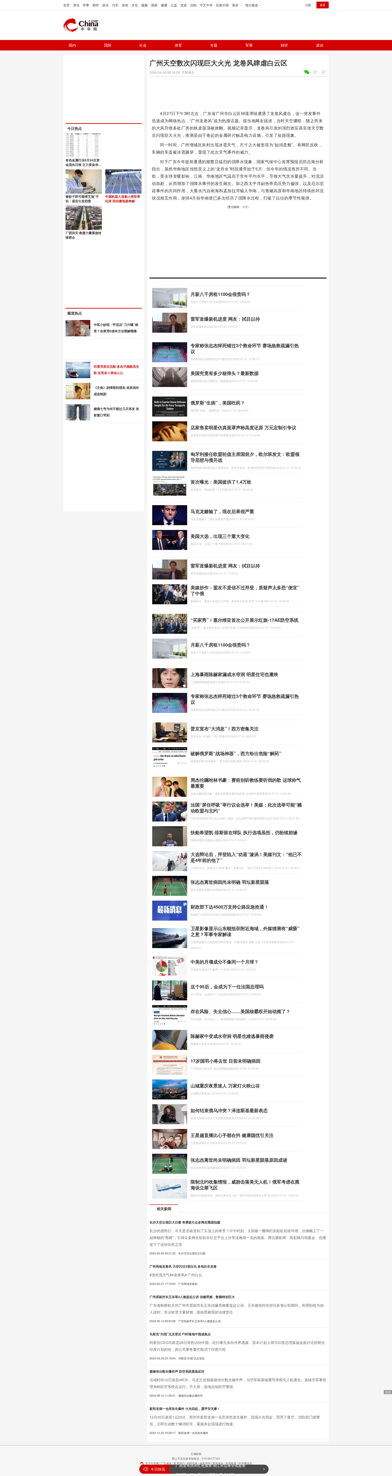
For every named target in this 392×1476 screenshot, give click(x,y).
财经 (96, 5)
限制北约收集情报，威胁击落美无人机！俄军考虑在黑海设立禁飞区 (245, 1184)
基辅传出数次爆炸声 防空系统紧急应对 (176, 1371)
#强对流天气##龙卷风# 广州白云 (175, 1274)
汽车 (115, 5)
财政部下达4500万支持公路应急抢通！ (230, 906)
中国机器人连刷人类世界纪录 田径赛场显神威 (122, 198)
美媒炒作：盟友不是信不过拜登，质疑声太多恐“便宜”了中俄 (245, 590)
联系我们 (179, 1463)
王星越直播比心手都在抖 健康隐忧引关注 (232, 1135)
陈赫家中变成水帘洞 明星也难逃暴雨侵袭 (232, 1036)
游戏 (125, 5)
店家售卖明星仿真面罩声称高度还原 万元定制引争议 (243, 427)
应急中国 (222, 5)
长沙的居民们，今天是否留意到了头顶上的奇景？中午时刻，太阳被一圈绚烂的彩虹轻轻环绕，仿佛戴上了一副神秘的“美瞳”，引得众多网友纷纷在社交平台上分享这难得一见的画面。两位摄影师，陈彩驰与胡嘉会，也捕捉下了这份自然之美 (237, 1237)
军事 (86, 5)
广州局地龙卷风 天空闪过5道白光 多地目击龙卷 (183, 1266)
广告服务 (166, 1463)
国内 (72, 45)
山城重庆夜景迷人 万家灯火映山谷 (225, 1085)
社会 (143, 45)
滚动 (319, 45)
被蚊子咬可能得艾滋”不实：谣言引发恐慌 (82, 198)
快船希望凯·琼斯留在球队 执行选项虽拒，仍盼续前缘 (244, 832)
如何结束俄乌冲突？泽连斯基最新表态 (229, 1110)
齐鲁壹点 (188, 72)
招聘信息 (192, 1463)
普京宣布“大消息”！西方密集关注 (225, 728)
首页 (66, 5)
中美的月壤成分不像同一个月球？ (225, 961)
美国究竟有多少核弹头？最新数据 (225, 373)
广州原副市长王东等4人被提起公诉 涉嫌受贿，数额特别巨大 (192, 1296)
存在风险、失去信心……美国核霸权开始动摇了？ (240, 1011)
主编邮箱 (196, 1454)
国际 (107, 45)
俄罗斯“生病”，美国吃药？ (218, 402)
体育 (178, 45)
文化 (135, 5)
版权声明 (205, 1463)
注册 (308, 5)
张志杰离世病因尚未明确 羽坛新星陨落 (230, 882)
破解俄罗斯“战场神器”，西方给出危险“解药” (236, 753)
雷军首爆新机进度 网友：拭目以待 (225, 318)
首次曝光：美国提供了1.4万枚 (221, 481)
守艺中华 (206, 5)
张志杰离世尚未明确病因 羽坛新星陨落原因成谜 (239, 1159)
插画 (154, 5)
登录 (322, 5)
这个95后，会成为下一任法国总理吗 (227, 986)
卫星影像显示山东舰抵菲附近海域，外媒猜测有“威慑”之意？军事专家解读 (245, 931)
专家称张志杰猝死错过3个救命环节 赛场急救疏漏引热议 (245, 348)
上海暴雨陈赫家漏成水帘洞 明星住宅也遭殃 (234, 674)
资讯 (76, 5)
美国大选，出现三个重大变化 (220, 536)
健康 (164, 5)
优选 (183, 5)
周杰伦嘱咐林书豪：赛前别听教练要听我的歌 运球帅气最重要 (246, 783)
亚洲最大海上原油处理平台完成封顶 (205, 1469)
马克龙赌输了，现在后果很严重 (222, 511)
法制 (193, 5)
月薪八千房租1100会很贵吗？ (220, 294)
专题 (213, 45)
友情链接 (230, 1463)
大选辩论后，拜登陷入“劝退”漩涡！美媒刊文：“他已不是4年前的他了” (246, 857)
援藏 (144, 5)
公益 (174, 5)
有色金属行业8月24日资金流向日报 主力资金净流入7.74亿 (83, 164)
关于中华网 (152, 1463)
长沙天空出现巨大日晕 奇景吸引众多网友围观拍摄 (184, 1222)
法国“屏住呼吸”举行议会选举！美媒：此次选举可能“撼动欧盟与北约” (246, 807)
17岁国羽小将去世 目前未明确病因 (225, 1060)
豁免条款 (218, 1463)
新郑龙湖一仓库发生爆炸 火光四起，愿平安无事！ (184, 1408)
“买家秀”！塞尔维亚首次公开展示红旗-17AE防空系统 (245, 620)
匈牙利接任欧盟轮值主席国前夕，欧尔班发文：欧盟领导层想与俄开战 (245, 457)
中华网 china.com (82, 25)
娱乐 (105, 5)
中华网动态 (245, 1463)
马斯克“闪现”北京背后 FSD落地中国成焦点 (180, 1334)
